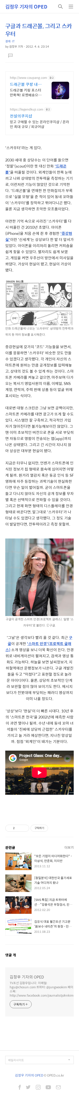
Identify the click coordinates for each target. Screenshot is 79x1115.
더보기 (69, 847)
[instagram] (38, 1088)
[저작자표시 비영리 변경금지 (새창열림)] (54, 828)
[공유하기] (19, 828)
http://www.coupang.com (28, 78)
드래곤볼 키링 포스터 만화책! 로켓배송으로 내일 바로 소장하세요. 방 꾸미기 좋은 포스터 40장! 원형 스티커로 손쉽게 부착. (26, 92)
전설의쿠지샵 (21, 116)
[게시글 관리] (24, 828)
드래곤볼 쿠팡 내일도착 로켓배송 (25, 84)
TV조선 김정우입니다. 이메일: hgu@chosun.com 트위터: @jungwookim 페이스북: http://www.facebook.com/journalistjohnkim (42, 988)
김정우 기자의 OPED (26, 6)
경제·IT (10, 41)
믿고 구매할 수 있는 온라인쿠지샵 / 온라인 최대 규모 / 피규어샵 (39, 124)
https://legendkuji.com (26, 109)
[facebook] (19, 1088)
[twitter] (28, 1088)
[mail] (58, 1088)
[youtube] (48, 1088)
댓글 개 (10, 955)
